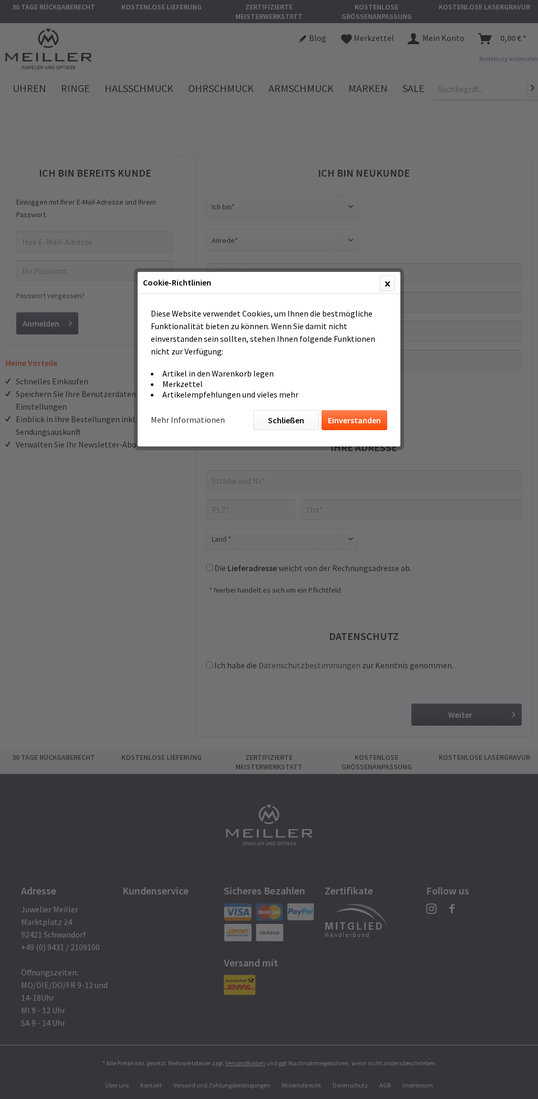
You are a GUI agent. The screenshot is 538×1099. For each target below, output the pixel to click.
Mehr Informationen (188, 419)
